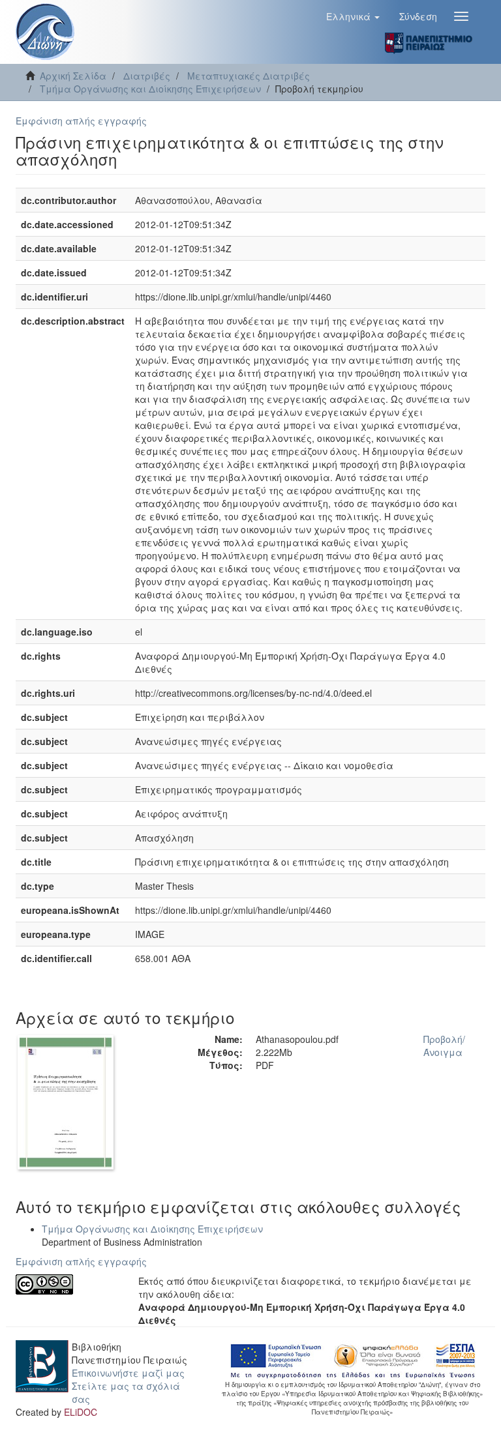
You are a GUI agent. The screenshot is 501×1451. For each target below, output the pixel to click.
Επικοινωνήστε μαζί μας (128, 1372)
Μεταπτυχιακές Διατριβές (248, 75)
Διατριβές (146, 75)
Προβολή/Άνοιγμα (444, 1046)
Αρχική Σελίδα (73, 75)
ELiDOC (80, 1411)
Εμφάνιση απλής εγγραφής (81, 120)
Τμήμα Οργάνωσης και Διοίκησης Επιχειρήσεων (150, 88)
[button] (352, 16)
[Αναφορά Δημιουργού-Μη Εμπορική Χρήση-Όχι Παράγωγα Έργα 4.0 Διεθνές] (67, 1284)
